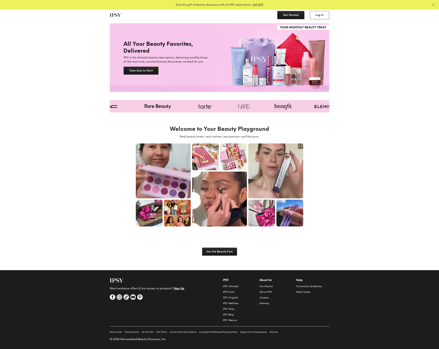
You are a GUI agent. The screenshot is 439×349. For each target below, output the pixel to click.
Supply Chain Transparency (253, 332)
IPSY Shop (228, 309)
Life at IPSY (265, 292)
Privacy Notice (132, 332)
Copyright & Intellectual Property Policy (218, 332)
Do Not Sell (147, 332)
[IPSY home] (116, 280)
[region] (219, 57)
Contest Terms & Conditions (183, 332)
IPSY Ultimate (230, 286)
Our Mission (266, 286)
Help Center (303, 292)
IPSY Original (230, 297)
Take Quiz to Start (141, 70)
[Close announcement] (433, 5)
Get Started (291, 15)
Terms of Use (116, 332)
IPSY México (230, 320)
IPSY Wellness (231, 303)
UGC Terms (161, 332)
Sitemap (264, 303)
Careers (264, 297)
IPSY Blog (228, 314)
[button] (163, 170)
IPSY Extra (228, 292)
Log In (320, 15)
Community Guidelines (309, 286)
